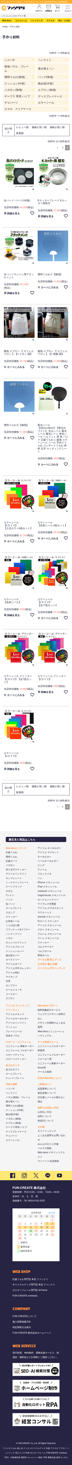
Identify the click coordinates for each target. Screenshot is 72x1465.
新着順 (20, 133)
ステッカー (11, 916)
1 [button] (63, 147)
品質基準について (47, 1088)
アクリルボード (14, 963)
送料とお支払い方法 (48, 1107)
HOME (5, 26)
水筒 (8, 980)
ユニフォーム (21, 20)
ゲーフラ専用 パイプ (16, 1127)
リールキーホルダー (48, 860)
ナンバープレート (15, 1078)
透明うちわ (11, 856)
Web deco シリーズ (16, 848)
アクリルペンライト (16, 873)
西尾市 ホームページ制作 (32, 1457)
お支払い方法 (44, 1111)
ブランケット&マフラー (18, 929)
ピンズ (41, 865)
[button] (57, 148)
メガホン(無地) (13, 1118)
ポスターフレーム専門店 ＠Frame (29, 1289)
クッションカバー (15, 951)
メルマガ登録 (44, 1148)
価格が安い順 (39, 127)
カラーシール (13, 1140)
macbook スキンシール (50, 890)
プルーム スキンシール (49, 933)
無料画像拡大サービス (49, 1009)
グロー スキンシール (48, 929)
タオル (9, 890)
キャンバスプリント (16, 942)
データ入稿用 (44, 1071)
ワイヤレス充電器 (47, 903)
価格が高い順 (57, 127)
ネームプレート (14, 907)
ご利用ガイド (44, 1084)
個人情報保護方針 (21, 1321)
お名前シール (13, 920)
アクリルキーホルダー (17, 1018)
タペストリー (13, 959)
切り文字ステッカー (16, 869)
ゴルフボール (44, 951)
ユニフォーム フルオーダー (20, 1050)
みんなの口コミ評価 (48, 1143)
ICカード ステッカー (48, 920)
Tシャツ (10, 895)
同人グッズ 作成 (22, 1452)
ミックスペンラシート (17, 882)
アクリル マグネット (48, 852)
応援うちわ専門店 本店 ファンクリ (30, 1279)
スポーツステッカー (16, 1058)
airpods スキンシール (49, 916)
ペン (40, 878)
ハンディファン (14, 933)
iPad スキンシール (47, 886)
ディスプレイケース (16, 1131)
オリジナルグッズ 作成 (40, 1448)
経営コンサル (62, 1457)
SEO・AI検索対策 (12, 1457)
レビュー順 (22, 127)
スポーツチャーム (15, 1054)
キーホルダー (44, 856)
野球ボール (43, 955)
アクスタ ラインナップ (17, 1005)
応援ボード (11, 860)
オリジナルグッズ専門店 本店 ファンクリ (33, 1284)
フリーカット (13, 1010)
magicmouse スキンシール (51, 895)
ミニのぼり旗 (13, 925)
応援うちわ (11, 852)
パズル (9, 938)
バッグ (9, 899)
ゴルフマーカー (46, 946)
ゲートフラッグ (14, 886)
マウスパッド (44, 912)
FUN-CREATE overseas (24, 1295)
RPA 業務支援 (49, 1457)
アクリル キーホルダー (49, 848)
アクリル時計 (13, 972)
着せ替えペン (13, 1101)
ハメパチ (10, 1088)
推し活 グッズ (23, 1448)
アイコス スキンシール (49, 925)
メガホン (10, 865)
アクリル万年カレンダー (18, 968)
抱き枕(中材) (12, 1114)
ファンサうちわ (9, 1448)
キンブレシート (14, 878)
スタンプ (10, 912)
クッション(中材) (14, 1109)
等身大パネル (13, 1035)
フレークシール (14, 1031)
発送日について (46, 1120)
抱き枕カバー (13, 955)
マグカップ (11, 976)
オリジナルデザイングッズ (51, 968)
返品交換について (47, 1092)
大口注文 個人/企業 (47, 964)
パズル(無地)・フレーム (18, 1097)
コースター (11, 993)
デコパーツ (11, 1135)
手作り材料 (11, 1084)
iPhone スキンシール (49, 882)
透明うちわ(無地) (14, 1105)
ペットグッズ (36, 20)
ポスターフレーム (38, 1452)
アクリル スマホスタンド (51, 907)
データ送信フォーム (48, 1042)
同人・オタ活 (64, 20)
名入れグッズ (13, 1065)
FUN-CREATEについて (50, 1078)
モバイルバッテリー (48, 899)
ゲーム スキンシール (48, 938)
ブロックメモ (44, 873)
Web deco (6, 20)
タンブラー (11, 985)
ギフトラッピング (47, 1130)
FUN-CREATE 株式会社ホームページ (31, 1332)
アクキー (63, 1448)
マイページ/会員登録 (48, 1160)
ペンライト (11, 1092)
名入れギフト (13, 1069)
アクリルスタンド (15, 1014)
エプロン (10, 998)
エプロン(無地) (13, 1122)
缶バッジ (10, 903)
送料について (44, 1116)
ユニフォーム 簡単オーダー (20, 1046)
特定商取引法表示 (21, 1327)
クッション (11, 1026)
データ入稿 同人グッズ (49, 959)
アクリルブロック (15, 946)
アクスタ (50, 20)
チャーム (42, 869)
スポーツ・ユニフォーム (18, 1042)
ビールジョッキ (14, 989)
